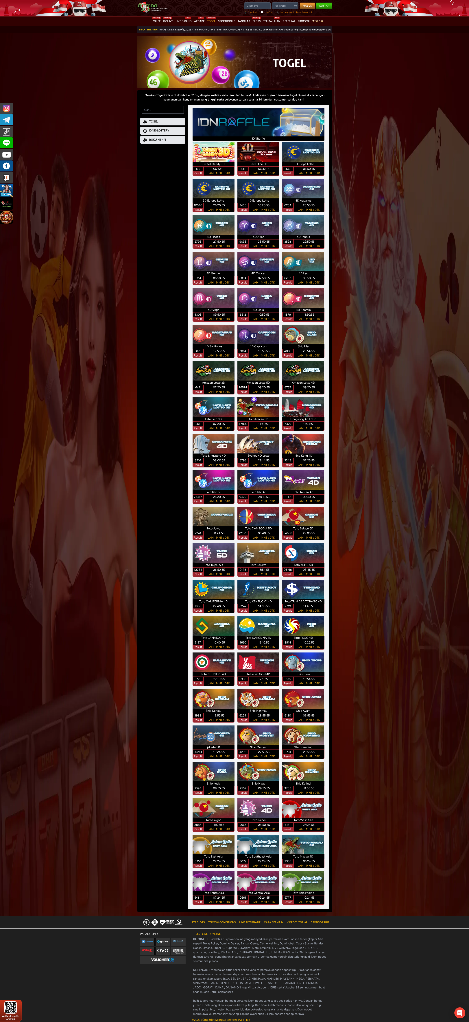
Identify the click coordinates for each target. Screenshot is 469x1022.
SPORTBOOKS (226, 21)
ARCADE (199, 20)
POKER (156, 20)
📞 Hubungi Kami (285, 12)
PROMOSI (304, 21)
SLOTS (257, 20)
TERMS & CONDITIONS (222, 922)
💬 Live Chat (267, 12)
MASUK (307, 5)
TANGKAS (244, 21)
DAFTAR (324, 5)
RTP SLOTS (198, 922)
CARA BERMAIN (273, 922)
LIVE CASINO (184, 20)
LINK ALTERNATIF (250, 922)
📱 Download (251, 12)
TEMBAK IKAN (271, 20)
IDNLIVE (168, 20)
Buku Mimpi (157, 139)
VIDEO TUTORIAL (297, 922)
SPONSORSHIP (320, 922)
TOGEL (211, 20)
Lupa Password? (304, 12)
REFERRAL (289, 21)
